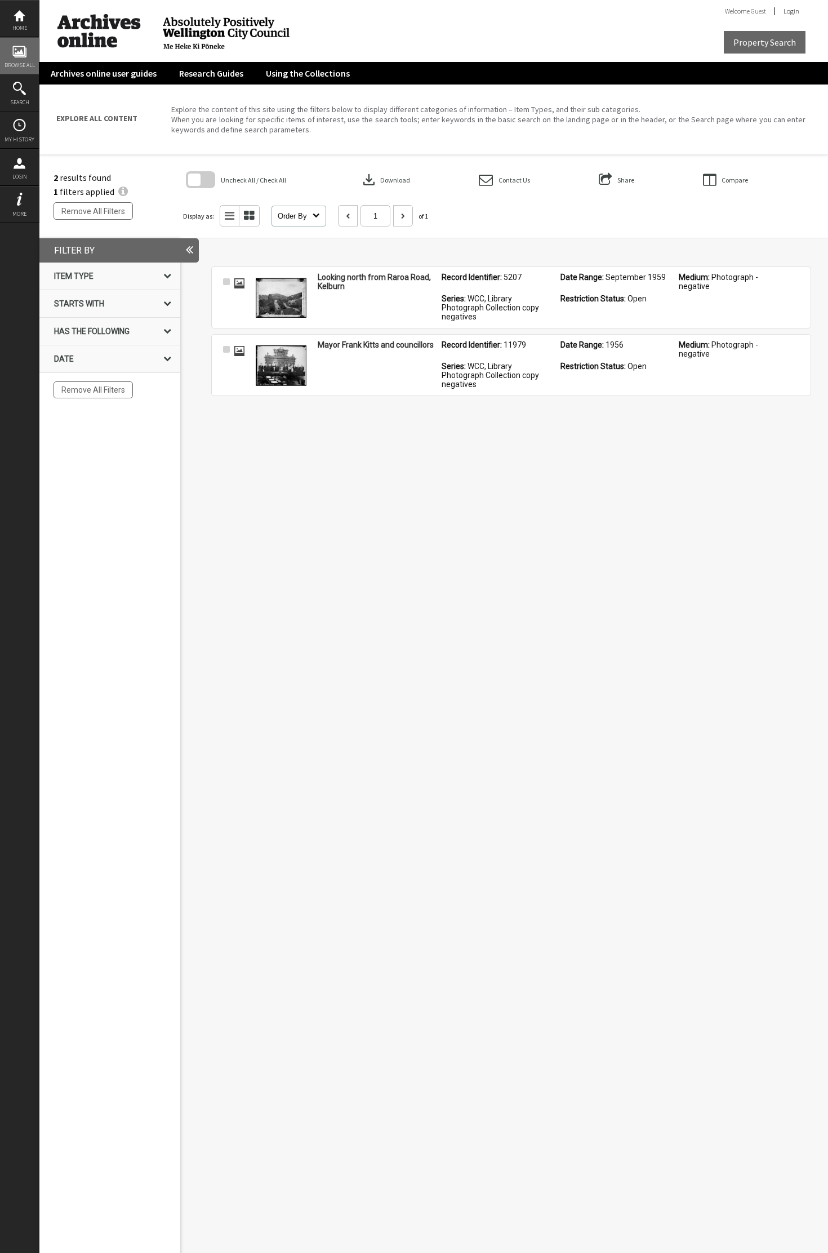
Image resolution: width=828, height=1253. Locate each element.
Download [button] (385, 179)
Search (19, 102)
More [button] (19, 213)
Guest (758, 11)
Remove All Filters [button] (93, 211)
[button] (504, 180)
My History (19, 139)
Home (19, 28)
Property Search (764, 42)
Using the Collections (308, 73)
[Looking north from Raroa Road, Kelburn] (281, 298)
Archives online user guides (104, 73)
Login (19, 176)
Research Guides (211, 73)
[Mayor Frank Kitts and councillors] (281, 365)
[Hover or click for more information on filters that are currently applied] (123, 191)
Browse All (20, 65)
